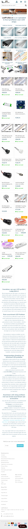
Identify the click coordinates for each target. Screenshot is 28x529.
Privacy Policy (4, 466)
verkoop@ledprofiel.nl (8, 516)
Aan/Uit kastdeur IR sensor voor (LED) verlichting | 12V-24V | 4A (20, 183)
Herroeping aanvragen (6, 470)
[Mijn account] (17, 2)
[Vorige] (4, 11)
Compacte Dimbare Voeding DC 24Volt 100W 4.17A (6, 113)
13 (24, 15)
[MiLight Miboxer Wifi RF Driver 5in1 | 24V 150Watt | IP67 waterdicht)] (7, 268)
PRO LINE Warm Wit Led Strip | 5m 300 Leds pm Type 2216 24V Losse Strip (20, 136)
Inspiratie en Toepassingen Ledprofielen (4, 495)
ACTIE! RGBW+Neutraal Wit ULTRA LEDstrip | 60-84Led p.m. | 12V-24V (7, 253)
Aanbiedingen (4, 480)
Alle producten (4, 476)
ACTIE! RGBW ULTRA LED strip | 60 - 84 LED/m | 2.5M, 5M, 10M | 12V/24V (20, 230)
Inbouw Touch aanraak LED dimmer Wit (20, 160)
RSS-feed (3, 484)
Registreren (18, 476)
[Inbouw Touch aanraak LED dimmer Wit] (20, 151)
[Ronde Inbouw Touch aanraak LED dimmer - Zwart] (7, 151)
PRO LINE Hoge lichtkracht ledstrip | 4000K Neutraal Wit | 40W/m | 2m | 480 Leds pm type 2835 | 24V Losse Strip (20, 89)
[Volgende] (24, 11)
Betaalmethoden (5, 462)
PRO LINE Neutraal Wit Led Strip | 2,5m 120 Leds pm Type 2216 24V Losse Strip (7, 136)
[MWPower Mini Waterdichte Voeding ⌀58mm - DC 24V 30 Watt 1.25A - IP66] (7, 198)
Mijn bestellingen (19, 478)
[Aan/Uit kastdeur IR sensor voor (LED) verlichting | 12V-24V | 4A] (20, 174)
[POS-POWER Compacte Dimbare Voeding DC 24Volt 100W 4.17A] (7, 104)
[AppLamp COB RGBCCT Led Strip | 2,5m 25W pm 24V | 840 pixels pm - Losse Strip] (20, 198)
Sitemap (3, 468)
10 (19, 15)
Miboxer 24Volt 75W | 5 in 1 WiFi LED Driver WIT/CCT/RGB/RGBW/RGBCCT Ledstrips (20, 253)
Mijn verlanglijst (19, 482)
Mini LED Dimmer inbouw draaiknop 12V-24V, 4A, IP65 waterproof (7, 183)
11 (21, 15)
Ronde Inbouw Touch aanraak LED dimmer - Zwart (7, 160)
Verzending (3, 457)
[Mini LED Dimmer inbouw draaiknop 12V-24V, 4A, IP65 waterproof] (7, 174)
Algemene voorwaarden (7, 464)
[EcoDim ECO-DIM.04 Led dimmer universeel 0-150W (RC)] (20, 104)
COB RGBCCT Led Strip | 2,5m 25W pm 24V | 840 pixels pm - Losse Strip (20, 206)
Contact (3, 455)
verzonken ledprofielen (15, 420)
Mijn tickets (17, 480)
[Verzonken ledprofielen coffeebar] (14, 11)
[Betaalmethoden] (5, 523)
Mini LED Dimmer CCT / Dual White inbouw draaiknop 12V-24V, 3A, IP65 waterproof (7, 230)
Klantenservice (4, 460)
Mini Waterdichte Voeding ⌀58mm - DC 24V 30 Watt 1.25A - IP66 (7, 206)
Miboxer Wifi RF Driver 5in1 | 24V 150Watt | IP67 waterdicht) (7, 277)
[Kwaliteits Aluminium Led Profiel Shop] (6, 1)
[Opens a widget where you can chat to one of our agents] (22, 526)
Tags (2, 482)
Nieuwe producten (5, 478)
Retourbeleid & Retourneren (8, 458)
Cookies (3, 471)
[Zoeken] (25, 5)
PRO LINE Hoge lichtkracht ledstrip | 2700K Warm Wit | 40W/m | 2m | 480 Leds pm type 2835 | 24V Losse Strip (7, 89)
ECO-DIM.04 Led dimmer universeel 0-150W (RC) (20, 113)
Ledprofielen (4, 489)
